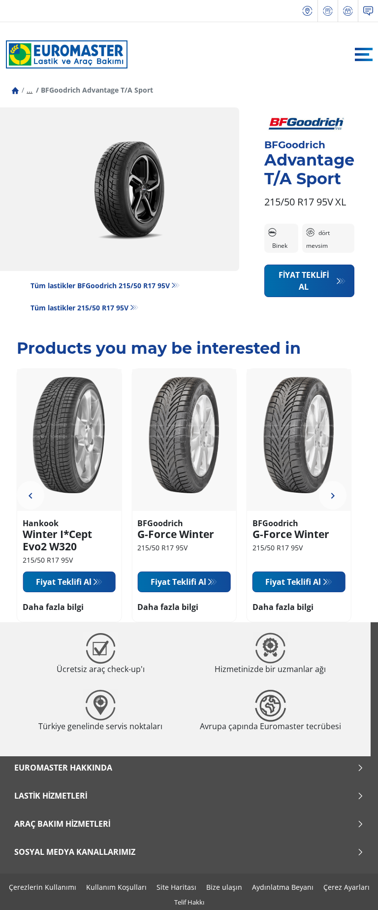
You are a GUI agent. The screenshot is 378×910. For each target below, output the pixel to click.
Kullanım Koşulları (116, 887)
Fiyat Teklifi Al (304, 281)
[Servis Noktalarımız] (307, 11)
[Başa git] (352, 889)
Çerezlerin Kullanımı (42, 887)
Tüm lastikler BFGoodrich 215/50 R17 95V (100, 285)
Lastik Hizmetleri (50, 796)
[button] (29, 90)
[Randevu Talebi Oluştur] (348, 11)
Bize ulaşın (224, 887)
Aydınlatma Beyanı (283, 887)
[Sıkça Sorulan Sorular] (368, 11)
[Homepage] (15, 90)
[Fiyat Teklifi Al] (328, 11)
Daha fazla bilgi (53, 607)
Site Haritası (176, 887)
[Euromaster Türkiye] (64, 54)
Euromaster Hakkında (63, 768)
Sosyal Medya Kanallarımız (74, 852)
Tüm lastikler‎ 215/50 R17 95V (79, 307)
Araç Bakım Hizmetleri (62, 824)
